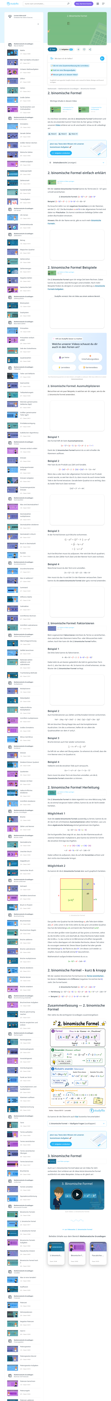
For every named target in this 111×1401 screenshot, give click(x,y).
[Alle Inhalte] (98, 3)
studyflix (14, 3)
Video (58, 125)
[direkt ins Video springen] (77, 894)
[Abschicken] (102, 58)
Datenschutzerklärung (77, 379)
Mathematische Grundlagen (68, 89)
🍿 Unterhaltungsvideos (90, 357)
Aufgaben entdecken (62, 153)
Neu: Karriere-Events (83, 4)
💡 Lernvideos (64, 367)
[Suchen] (68, 4)
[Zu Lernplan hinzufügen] (78, 49)
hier (76, 1116)
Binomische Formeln (88, 89)
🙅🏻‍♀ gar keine (64, 357)
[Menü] (103, 3)
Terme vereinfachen (95, 976)
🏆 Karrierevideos (90, 367)
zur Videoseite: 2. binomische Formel (78, 1229)
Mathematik (52, 89)
